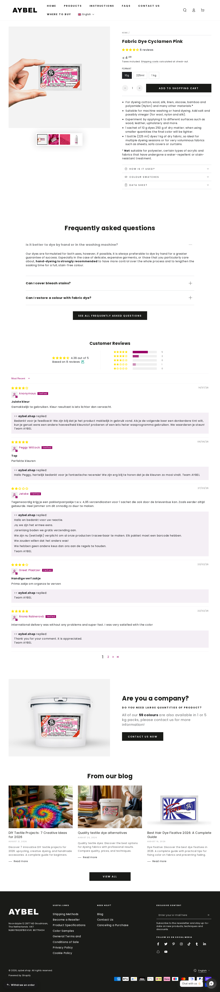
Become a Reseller (66, 920)
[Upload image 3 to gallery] (65, 139)
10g (127, 75)
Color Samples (63, 931)
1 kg (154, 75)
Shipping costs (150, 61)
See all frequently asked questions (110, 315)
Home (125, 32)
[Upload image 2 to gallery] (53, 139)
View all (110, 876)
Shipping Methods (66, 914)
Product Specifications (69, 925)
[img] (19, 388)
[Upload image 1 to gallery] (42, 139)
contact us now (142, 736)
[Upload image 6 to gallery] (76, 139)
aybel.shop (24, 970)
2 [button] (108, 657)
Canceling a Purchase (113, 925)
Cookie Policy (62, 953)
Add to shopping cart (179, 88)
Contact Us (105, 920)
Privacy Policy (63, 947)
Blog (100, 914)
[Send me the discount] (209, 915)
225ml (140, 75)
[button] (86, 14)
